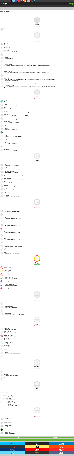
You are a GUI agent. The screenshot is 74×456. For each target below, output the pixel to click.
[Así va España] (18, 1)
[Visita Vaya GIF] (12, 452)
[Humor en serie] (23, 1)
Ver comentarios (14, 13)
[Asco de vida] (10, 1)
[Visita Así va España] (37, 446)
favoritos (18, 437)
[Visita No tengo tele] (61, 452)
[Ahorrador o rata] (33, 1)
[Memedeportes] (14, 1)
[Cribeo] (21, 1)
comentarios (18, 439)
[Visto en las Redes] (16, 1)
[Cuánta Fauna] (25, 1)
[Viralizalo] (34, 1)
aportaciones (55, 437)
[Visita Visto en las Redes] (12, 449)
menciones (55, 439)
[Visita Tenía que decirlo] (37, 449)
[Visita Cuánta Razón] (37, 443)
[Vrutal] (19, 1)
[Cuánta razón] (12, 1)
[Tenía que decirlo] (31, 1)
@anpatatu (11, 14)
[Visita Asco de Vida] (12, 446)
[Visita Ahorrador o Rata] (37, 452)
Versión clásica (40, 454)
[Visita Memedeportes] (61, 443)
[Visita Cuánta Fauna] (61, 446)
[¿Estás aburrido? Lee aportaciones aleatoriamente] (32, 6)
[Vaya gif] (29, 1)
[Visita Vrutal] (61, 449)
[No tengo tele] (27, 1)
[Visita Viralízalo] (12, 443)
